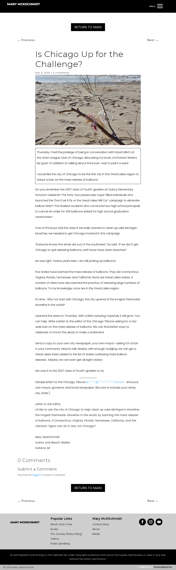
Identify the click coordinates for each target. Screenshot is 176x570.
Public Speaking (60, 543)
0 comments (61, 72)
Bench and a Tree (61, 524)
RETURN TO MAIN (88, 27)
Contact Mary (100, 524)
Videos (55, 538)
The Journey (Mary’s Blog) (66, 534)
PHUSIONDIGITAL (163, 567)
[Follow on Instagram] (150, 521)
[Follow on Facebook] (142, 521)
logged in (37, 474)
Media (96, 534)
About (96, 529)
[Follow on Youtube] (159, 521)
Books (54, 529)
